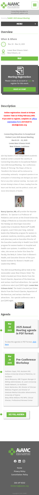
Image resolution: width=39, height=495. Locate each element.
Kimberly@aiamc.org (19, 486)
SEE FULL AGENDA (16, 414)
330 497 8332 (19, 483)
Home (19, 468)
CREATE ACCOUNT (19, 89)
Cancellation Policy (19, 474)
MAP (20, 58)
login (30, 81)
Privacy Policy (19, 471)
